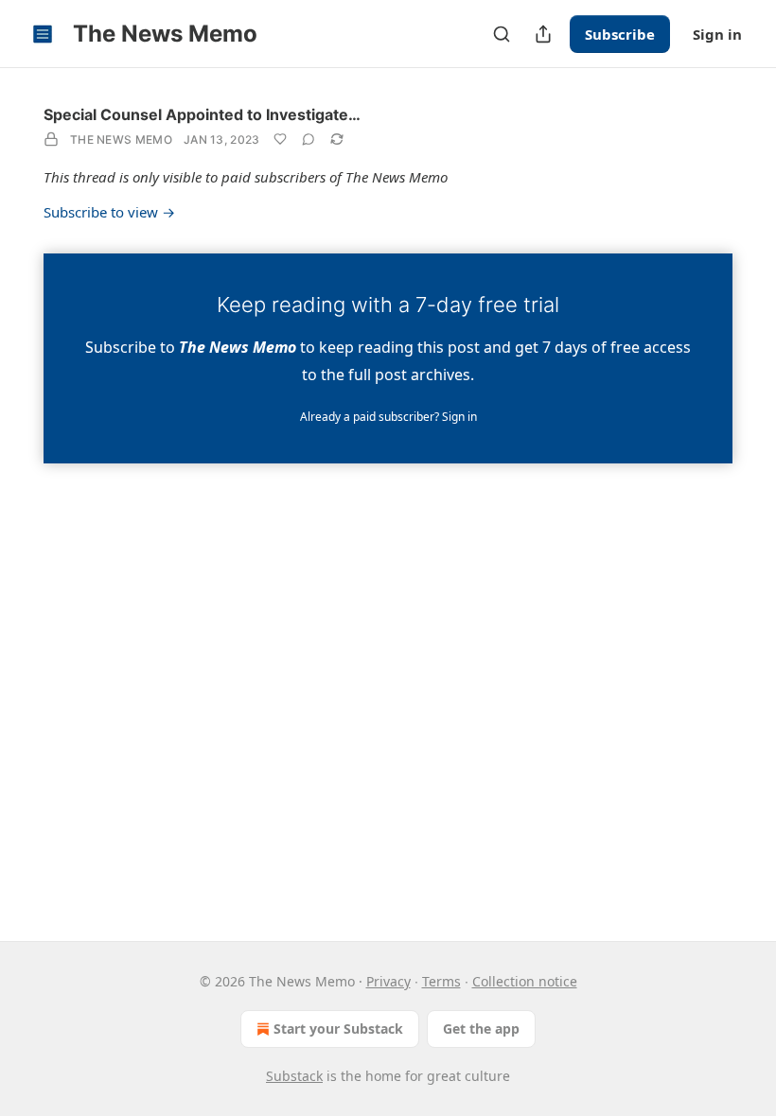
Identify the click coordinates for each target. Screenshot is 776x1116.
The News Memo (121, 139)
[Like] (280, 139)
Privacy (388, 981)
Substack (294, 1076)
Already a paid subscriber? (388, 417)
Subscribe (620, 34)
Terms (441, 981)
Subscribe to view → (109, 211)
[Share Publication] (543, 34)
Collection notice (524, 981)
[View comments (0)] (308, 139)
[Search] (501, 34)
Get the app (481, 1029)
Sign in (717, 34)
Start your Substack (338, 1029)
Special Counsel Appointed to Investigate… (202, 114)
